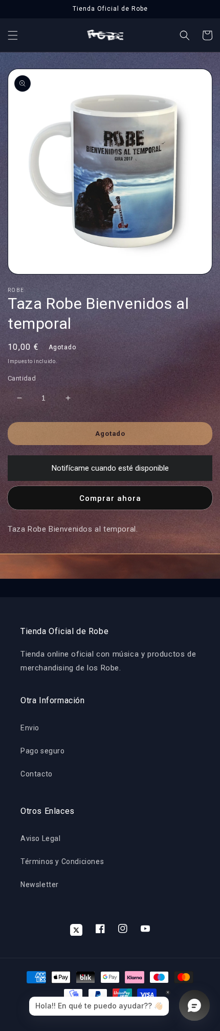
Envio (29, 728)
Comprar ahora (110, 498)
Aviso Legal (40, 838)
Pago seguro (42, 751)
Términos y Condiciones (62, 861)
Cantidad (22, 378)
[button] (13, 35)
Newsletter (39, 884)
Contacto (36, 774)
